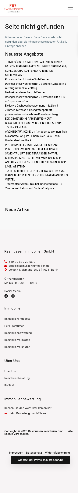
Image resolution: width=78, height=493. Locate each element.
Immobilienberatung (17, 378)
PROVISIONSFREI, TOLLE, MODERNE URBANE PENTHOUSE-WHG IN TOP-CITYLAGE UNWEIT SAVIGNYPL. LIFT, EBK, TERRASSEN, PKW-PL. (32, 149)
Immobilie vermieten (17, 339)
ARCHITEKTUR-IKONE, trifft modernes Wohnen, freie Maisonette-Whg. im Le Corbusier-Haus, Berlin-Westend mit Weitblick (36, 136)
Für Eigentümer (14, 325)
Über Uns (10, 371)
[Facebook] (6, 296)
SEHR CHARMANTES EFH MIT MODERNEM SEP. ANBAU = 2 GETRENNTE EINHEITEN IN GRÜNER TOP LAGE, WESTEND (35, 162)
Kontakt (9, 385)
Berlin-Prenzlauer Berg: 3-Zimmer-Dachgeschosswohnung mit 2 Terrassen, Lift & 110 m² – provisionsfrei (35, 97)
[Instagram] (13, 296)
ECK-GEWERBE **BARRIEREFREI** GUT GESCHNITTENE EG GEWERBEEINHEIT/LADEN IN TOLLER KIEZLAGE (33, 123)
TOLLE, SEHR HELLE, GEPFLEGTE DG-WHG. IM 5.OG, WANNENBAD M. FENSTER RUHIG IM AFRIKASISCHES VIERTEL (36, 175)
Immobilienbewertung (18, 332)
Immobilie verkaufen (17, 346)
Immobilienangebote (17, 318)
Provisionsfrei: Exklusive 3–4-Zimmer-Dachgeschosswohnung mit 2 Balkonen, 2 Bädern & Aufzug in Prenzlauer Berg (35, 84)
